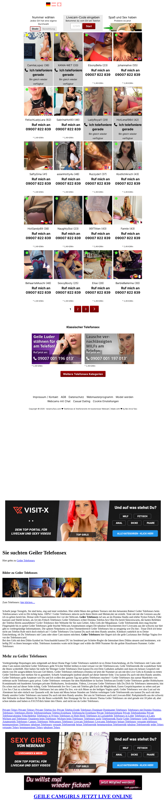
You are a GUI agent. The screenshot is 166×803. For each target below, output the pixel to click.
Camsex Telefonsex (38, 721)
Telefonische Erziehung (84, 712)
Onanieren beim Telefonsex (42, 718)
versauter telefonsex (147, 721)
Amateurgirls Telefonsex (15, 721)
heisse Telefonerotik (86, 724)
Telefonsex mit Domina (140, 709)
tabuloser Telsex (52, 727)
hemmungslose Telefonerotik (112, 724)
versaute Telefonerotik (64, 724)
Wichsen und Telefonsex (15, 718)
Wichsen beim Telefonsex (70, 718)
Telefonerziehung (42, 712)
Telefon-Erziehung (61, 712)
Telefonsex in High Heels (72, 715)
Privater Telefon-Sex (45, 709)
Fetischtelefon (29, 715)
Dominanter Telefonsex (115, 709)
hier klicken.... (27, 602)
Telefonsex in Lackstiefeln (99, 715)
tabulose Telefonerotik (138, 724)
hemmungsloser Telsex (31, 727)
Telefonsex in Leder (124, 715)
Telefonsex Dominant (91, 709)
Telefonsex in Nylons (48, 715)
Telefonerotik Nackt (112, 718)
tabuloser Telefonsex (41, 724)
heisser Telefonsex (127, 721)
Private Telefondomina (134, 712)
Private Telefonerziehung (109, 712)
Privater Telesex (26, 709)
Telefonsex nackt (92, 718)
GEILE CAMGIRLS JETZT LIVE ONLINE (83, 796)
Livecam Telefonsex (84, 721)
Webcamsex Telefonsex (61, 721)
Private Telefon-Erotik (68, 709)
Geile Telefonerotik (152, 718)
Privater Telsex (10, 709)
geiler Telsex (157, 724)
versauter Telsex (10, 727)
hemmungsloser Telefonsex (16, 724)
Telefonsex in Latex (145, 715)
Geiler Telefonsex (26, 560)
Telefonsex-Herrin (23, 712)
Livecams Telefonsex (106, 721)
